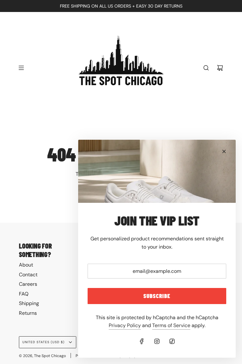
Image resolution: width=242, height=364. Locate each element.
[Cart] (220, 68)
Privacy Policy (125, 325)
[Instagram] (157, 341)
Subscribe (156, 295)
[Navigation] (21, 68)
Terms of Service (171, 325)
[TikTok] (172, 341)
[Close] (224, 151)
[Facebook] (142, 341)
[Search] (206, 68)
